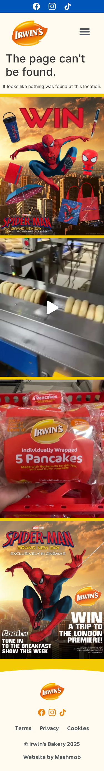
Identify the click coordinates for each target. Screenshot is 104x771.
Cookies (78, 728)
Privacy (49, 728)
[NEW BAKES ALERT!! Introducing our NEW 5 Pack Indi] (52, 449)
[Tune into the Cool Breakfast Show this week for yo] (52, 590)
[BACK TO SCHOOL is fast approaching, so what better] (52, 166)
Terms (23, 728)
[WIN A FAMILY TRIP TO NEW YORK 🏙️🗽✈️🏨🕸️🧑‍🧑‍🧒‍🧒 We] (52, 307)
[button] (84, 31)
